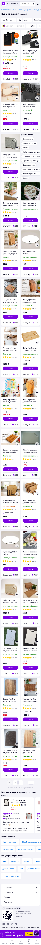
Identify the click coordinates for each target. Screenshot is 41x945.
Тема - (11, 908)
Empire (37, 861)
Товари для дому (24, 10)
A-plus (32, 26)
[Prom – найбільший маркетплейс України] (3, 3)
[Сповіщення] (38, 4)
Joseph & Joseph (34, 868)
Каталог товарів (7, 10)
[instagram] (11, 924)
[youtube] (3, 924)
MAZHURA (15, 861)
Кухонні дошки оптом (11, 876)
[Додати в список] (17, 44)
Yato (21, 868)
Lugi (4, 861)
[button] (10, 73)
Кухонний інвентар (25, 849)
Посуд (36, 10)
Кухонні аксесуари (10, 842)
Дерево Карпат (8, 868)
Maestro (27, 861)
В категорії (11, 4)
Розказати (31, 934)
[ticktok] (16, 924)
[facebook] (7, 924)
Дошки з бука (8, 849)
